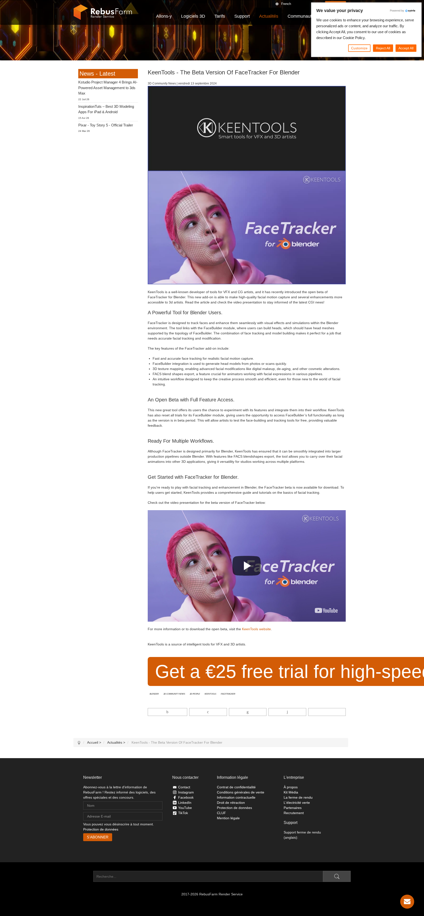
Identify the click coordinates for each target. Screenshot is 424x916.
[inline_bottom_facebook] (167, 712)
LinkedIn (184, 803)
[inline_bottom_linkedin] (247, 712)
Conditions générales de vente (240, 792)
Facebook (186, 797)
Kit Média (291, 792)
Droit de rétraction (231, 803)
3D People (195, 693)
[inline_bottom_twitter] (208, 712)
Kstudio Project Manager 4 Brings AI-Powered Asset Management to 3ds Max (107, 87)
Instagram (186, 792)
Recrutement (294, 813)
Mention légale (228, 818)
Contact (184, 787)
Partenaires (293, 808)
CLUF (221, 813)
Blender (154, 693)
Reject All (383, 48)
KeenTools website (256, 629)
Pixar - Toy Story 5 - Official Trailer (105, 125)
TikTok (183, 813)
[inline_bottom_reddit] (287, 712)
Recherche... (83, 876)
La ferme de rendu (298, 797)
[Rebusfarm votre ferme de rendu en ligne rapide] (102, 12)
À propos (291, 787)
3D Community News (174, 693)
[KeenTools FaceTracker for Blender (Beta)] (326, 610)
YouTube (185, 808)
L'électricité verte (297, 803)
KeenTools (210, 693)
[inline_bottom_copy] (327, 712)
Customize (359, 48)
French (286, 4)
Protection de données (100, 829)
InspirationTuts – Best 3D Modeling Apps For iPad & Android (106, 109)
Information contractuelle (236, 797)
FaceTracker (228, 693)
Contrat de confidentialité (236, 787)
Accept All (405, 48)
